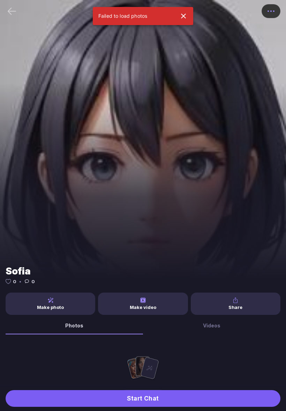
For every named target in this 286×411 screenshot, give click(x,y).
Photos (74, 325)
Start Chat (143, 398)
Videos (211, 325)
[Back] (12, 11)
